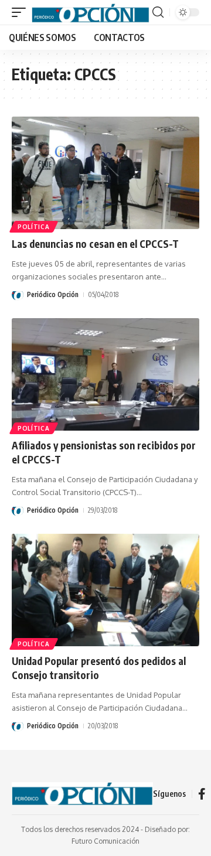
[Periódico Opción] (90, 12)
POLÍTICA (34, 226)
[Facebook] (202, 794)
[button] (22, 12)
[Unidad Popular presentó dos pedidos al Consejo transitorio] (105, 590)
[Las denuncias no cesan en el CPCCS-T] (105, 173)
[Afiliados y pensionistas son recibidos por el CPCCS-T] (105, 374)
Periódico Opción (53, 294)
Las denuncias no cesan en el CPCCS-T (95, 243)
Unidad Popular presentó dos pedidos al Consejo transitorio (99, 667)
